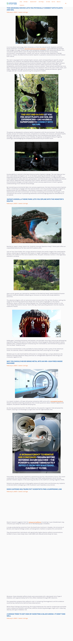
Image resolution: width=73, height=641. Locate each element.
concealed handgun (57, 401)
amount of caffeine (35, 522)
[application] (28, 1)
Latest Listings (23, 12)
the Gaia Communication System (35, 48)
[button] (65, 3)
